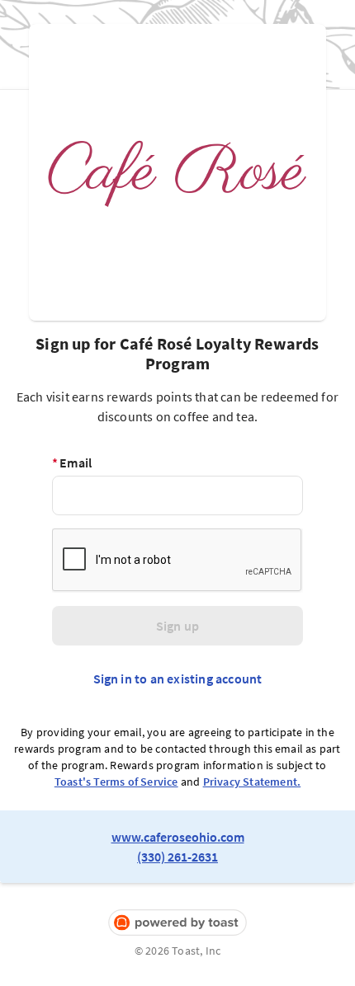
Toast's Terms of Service (116, 781)
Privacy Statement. (252, 781)
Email (72, 462)
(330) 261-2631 (177, 856)
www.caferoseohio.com (177, 837)
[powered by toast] (177, 923)
